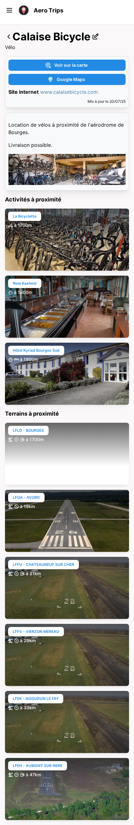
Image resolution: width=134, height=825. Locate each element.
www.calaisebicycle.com (69, 92)
